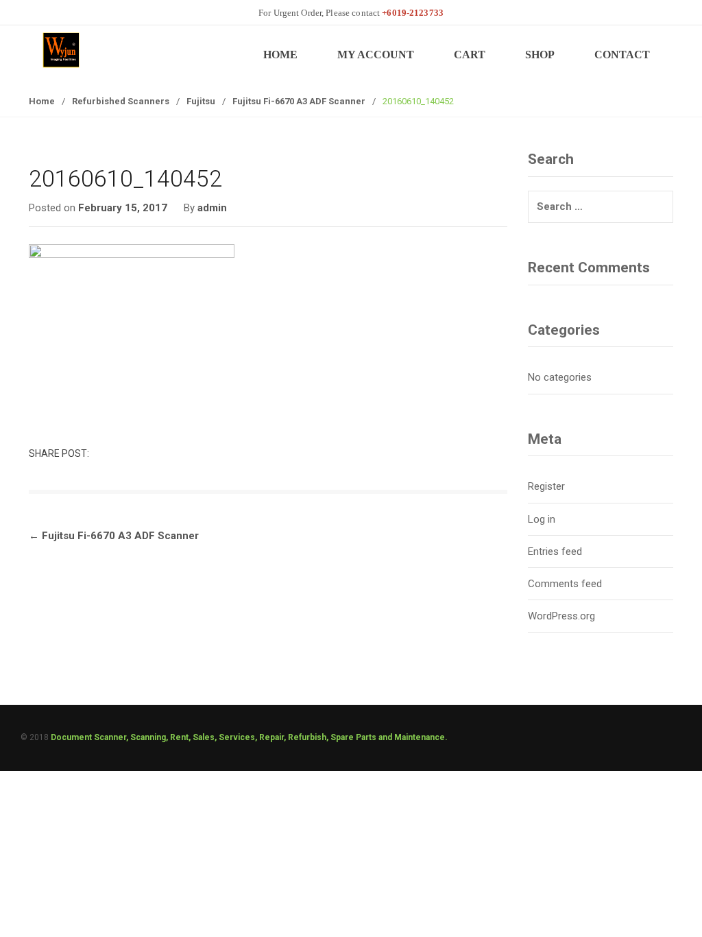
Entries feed (555, 551)
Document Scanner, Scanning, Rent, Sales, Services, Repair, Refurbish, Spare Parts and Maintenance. (249, 737)
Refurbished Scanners (120, 101)
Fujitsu (200, 101)
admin (212, 208)
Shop (540, 54)
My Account (375, 54)
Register (546, 486)
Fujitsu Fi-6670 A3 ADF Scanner (298, 101)
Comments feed (565, 584)
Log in (541, 519)
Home (280, 54)
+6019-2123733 (413, 12)
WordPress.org (561, 616)
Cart (469, 54)
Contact (622, 54)
